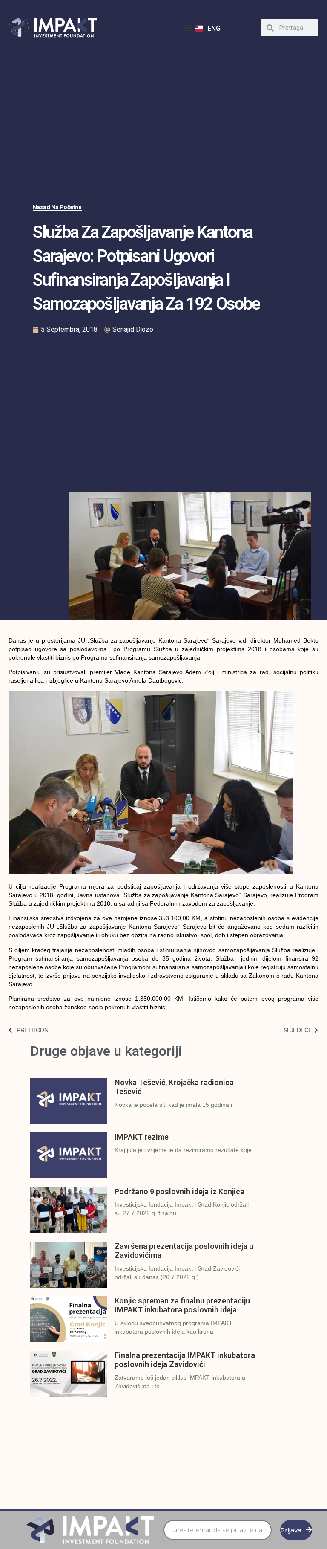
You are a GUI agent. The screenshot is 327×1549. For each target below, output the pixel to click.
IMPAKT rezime (142, 1136)
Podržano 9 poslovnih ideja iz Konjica (179, 1191)
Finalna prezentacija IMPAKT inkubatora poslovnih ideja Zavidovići (185, 1360)
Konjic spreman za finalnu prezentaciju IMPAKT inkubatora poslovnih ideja (182, 1305)
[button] (188, 28)
